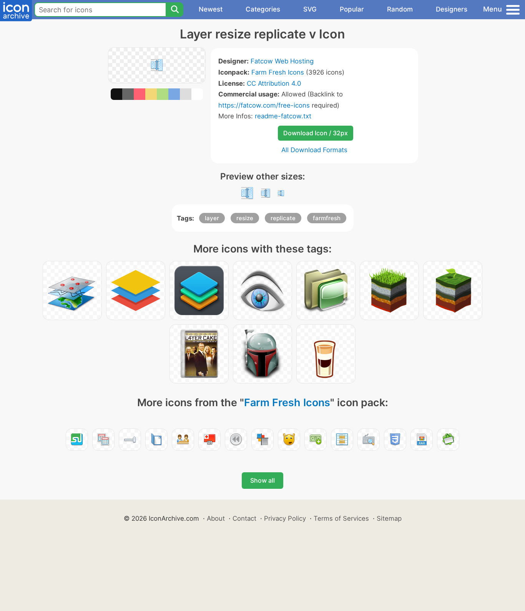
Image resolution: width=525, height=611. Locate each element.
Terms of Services (341, 518)
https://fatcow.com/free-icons (264, 105)
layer (212, 218)
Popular (352, 9)
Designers (451, 9)
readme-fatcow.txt (283, 116)
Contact (244, 518)
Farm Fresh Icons (277, 72)
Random (400, 9)
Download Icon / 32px (315, 133)
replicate (283, 218)
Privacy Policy (285, 518)
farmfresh (327, 218)
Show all (262, 480)
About (216, 518)
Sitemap (389, 518)
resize (244, 218)
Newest (211, 9)
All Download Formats (314, 150)
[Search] (174, 9)
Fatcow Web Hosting (282, 61)
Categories (263, 9)
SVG (310, 9)
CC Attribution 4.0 (274, 83)
